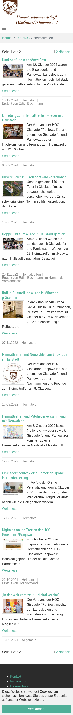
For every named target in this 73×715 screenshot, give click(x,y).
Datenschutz (19, 686)
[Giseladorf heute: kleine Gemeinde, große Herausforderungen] (13, 488)
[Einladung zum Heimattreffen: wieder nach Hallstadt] (13, 131)
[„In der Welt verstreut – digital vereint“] (13, 606)
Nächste (65, 52)
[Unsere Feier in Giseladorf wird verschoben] (13, 188)
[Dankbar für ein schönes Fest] (13, 71)
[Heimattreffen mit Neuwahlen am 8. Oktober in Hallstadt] (13, 373)
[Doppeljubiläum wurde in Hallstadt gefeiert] (13, 244)
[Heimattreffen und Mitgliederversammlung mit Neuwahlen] (13, 432)
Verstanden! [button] (36, 709)
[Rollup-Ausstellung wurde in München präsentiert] (13, 309)
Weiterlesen (10, 91)
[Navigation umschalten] (4, 29)
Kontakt (15, 676)
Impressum (18, 681)
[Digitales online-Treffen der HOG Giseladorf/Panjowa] (13, 544)
